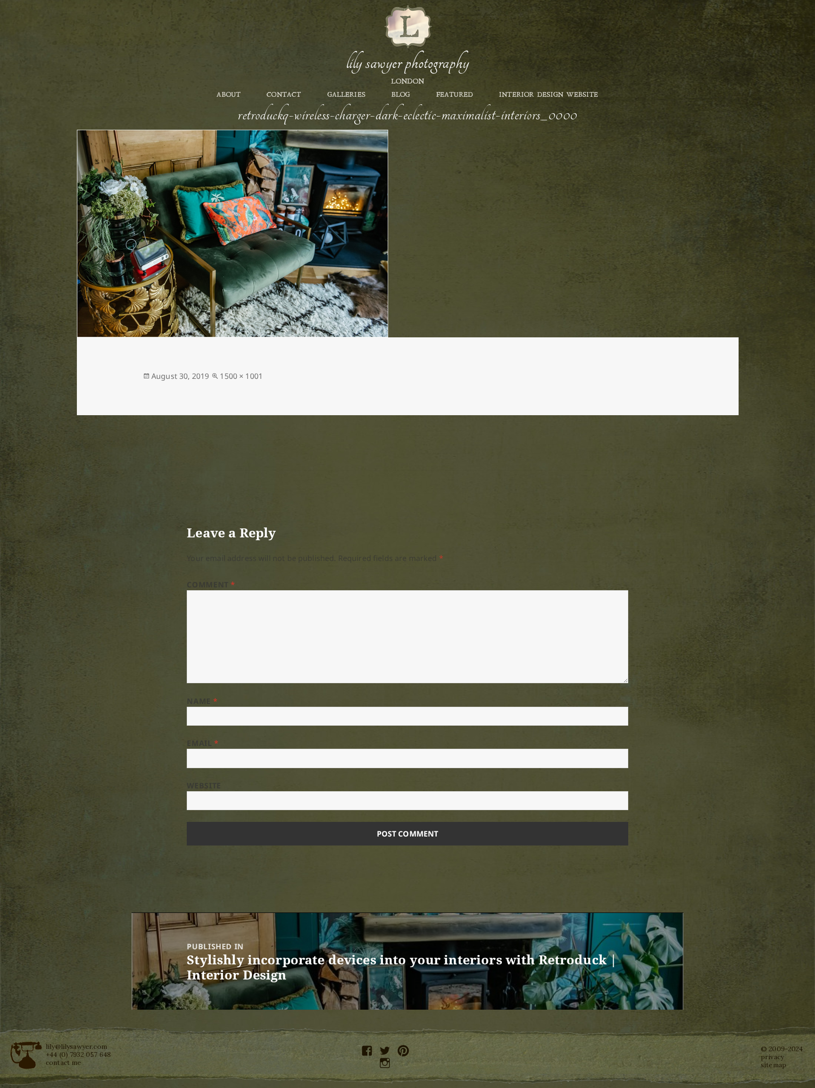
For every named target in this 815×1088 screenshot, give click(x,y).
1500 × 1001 (241, 376)
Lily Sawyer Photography (407, 62)
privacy (772, 1057)
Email (202, 743)
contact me (64, 1062)
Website (204, 785)
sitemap (773, 1065)
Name (202, 701)
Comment (211, 584)
